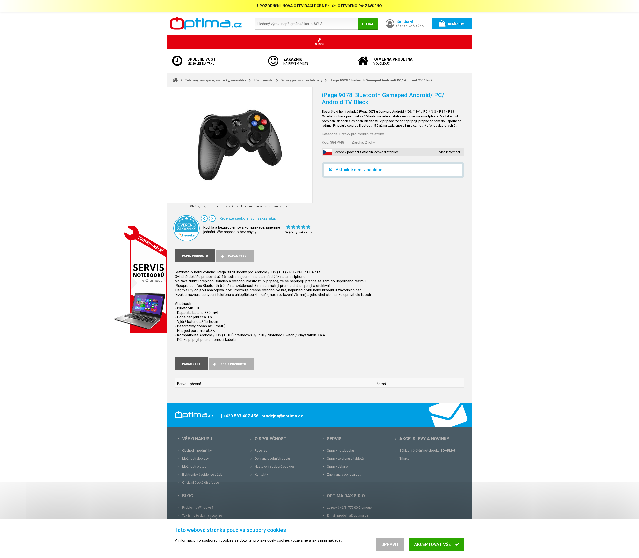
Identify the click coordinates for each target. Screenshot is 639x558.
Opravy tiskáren (338, 466)
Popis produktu (233, 364)
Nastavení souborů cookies (275, 466)
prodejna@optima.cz (352, 515)
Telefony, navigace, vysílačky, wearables (215, 80)
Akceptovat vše (432, 544)
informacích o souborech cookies (206, 540)
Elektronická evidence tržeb (202, 474)
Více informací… (450, 152)
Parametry (237, 256)
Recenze (261, 450)
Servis (334, 438)
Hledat (368, 24)
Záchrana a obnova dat (344, 474)
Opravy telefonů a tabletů (345, 458)
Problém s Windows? (197, 507)
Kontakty (261, 474)
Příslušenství (263, 80)
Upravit (390, 544)
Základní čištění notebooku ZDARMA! (427, 450)
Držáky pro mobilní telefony (301, 80)
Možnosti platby (194, 466)
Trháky (404, 458)
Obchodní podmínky (197, 450)
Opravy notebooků (340, 450)
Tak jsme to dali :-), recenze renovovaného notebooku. (202, 517)
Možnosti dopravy (195, 458)
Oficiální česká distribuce (200, 482)
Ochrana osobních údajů (272, 458)
